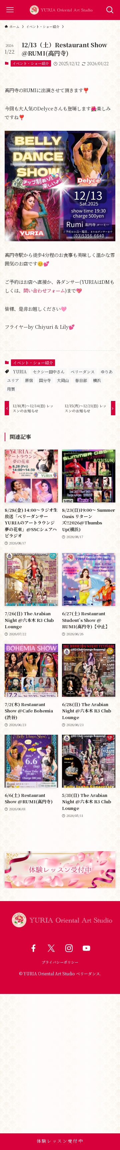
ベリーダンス (83, 371)
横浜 (97, 380)
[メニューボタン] (10, 10)
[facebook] (33, 948)
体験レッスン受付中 (60, 1141)
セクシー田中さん (49, 371)
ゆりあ (107, 371)
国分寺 (45, 380)
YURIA (20, 371)
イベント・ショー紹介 (30, 63)
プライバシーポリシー (60, 962)
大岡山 (63, 380)
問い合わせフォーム (44, 290)
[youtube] (86, 948)
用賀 (11, 389)
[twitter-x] (51, 948)
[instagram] (69, 948)
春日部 (81, 380)
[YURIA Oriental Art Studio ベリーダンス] (60, 10)
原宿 (29, 380)
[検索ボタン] (110, 10)
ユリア (13, 380)
